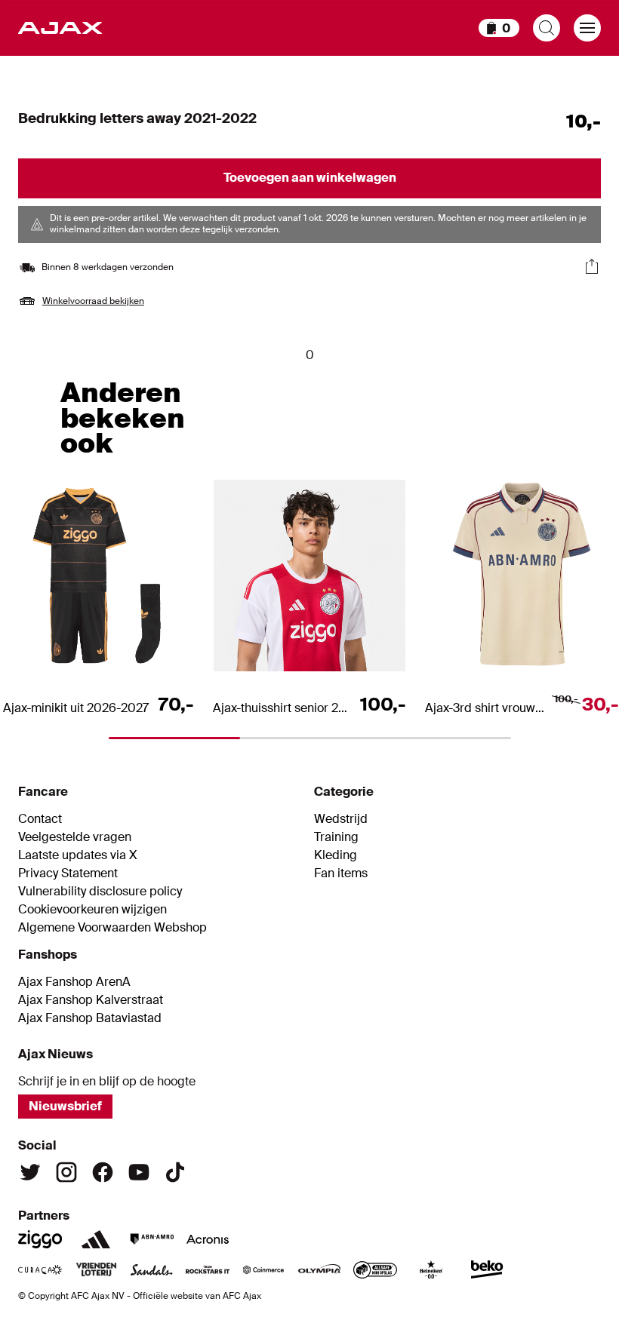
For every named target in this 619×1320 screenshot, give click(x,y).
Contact (40, 819)
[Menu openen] (587, 27)
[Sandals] (152, 1269)
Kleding (335, 855)
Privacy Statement (68, 873)
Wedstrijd (341, 819)
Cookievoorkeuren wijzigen (92, 909)
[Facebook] (103, 1172)
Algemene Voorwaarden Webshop (112, 927)
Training (336, 837)
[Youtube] (139, 1172)
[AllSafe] (375, 1269)
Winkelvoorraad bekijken (93, 301)
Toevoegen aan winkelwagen (309, 178)
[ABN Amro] (152, 1239)
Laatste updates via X (77, 855)
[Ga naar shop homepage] (60, 28)
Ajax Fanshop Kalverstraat (90, 1000)
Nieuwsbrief (65, 1106)
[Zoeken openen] (546, 27)
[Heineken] (431, 1269)
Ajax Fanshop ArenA (74, 982)
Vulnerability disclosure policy (100, 891)
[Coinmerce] (263, 1269)
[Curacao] (40, 1269)
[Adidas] (96, 1239)
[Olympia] (319, 1269)
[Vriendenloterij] (96, 1269)
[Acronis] (207, 1239)
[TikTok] (175, 1172)
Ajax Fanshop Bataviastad (90, 1018)
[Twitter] (30, 1172)
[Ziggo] (40, 1239)
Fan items (341, 873)
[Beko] (487, 1269)
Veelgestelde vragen (74, 837)
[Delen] (592, 266)
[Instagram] (66, 1172)
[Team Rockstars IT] (207, 1269)
